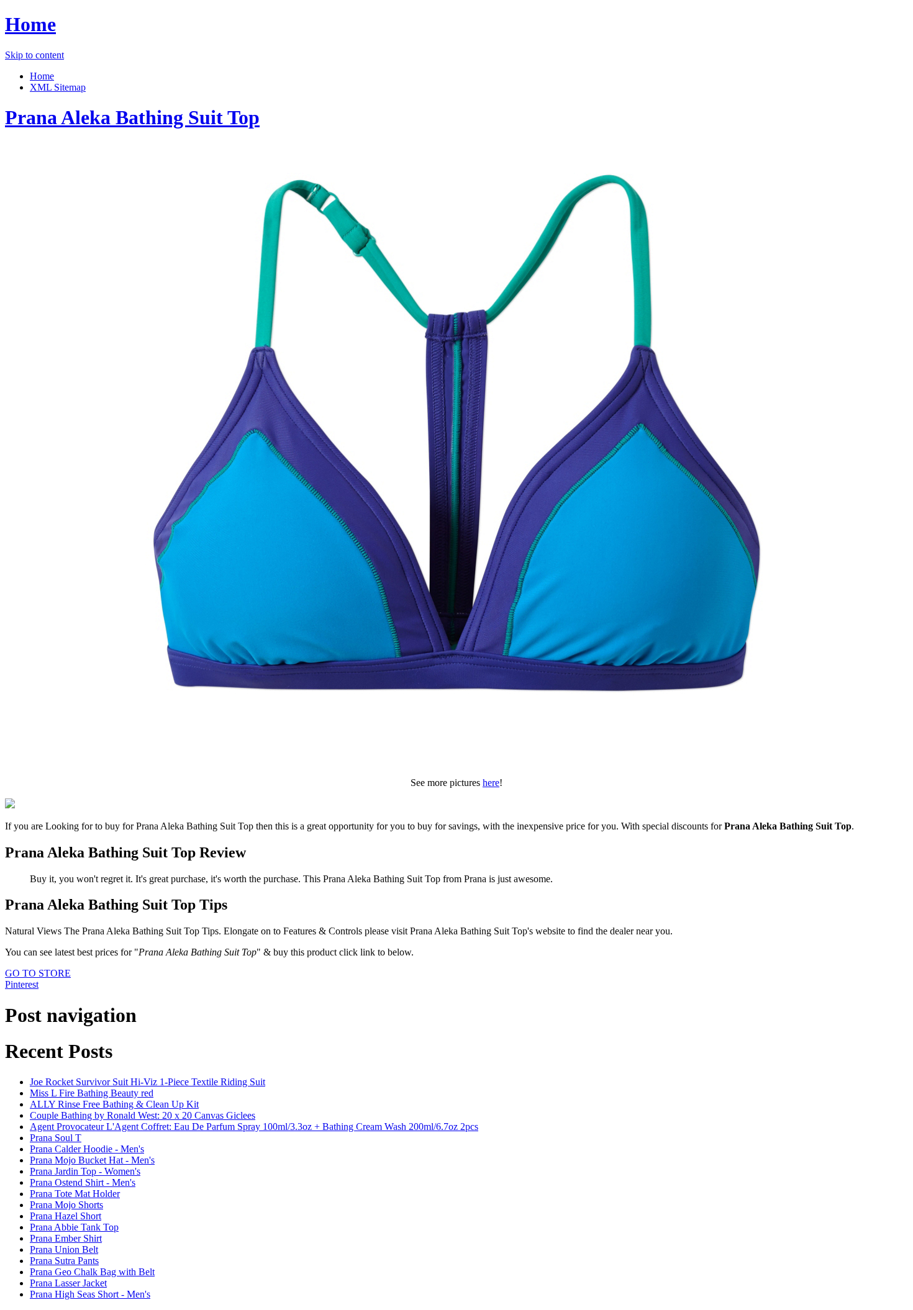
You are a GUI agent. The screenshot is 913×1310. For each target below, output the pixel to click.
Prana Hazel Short (65, 1216)
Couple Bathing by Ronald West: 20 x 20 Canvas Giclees (142, 1115)
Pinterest (22, 984)
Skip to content (34, 55)
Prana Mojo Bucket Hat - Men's (92, 1160)
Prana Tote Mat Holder (75, 1193)
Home (30, 24)
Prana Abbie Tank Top (74, 1227)
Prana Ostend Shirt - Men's (82, 1182)
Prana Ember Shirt (66, 1238)
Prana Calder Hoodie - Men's (87, 1149)
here (491, 782)
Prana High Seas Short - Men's (90, 1294)
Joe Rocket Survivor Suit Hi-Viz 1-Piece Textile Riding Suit (147, 1082)
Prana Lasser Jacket (68, 1283)
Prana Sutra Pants (64, 1260)
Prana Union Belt (64, 1249)
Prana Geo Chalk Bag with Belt (92, 1272)
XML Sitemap (58, 87)
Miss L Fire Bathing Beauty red (91, 1093)
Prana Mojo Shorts (66, 1204)
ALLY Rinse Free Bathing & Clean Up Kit (114, 1104)
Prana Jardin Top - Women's (85, 1171)
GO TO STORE (38, 973)
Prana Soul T (55, 1137)
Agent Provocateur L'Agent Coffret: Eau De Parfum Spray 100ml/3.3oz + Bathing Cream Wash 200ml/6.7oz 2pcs (254, 1126)
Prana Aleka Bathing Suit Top (132, 117)
